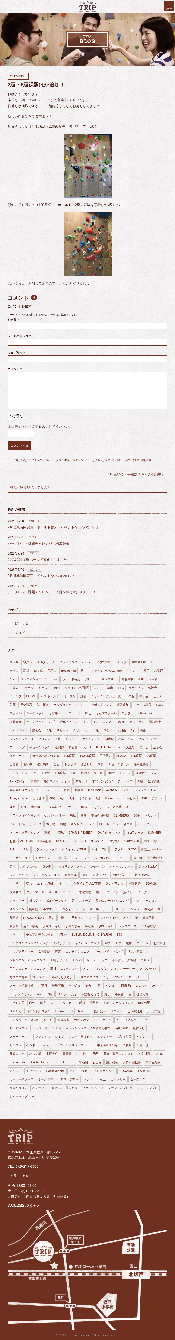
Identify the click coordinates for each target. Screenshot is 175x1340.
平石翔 (83, 1062)
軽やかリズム (19, 1088)
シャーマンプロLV (22, 1096)
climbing (87, 662)
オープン (70, 696)
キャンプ (71, 739)
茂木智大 (71, 1088)
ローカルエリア (20, 858)
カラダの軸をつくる (45, 755)
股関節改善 (73, 926)
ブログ (33, 537)
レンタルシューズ (22, 739)
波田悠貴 (43, 764)
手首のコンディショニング (27, 968)
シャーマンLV (19, 875)
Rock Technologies (108, 747)
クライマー (17, 900)
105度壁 (136, 755)
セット (64, 883)
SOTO (132, 849)
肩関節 (148, 909)
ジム (13, 679)
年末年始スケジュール (24, 790)
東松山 (14, 670)
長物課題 (26, 704)
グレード (91, 679)
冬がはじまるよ (62, 977)
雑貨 (82, 1002)
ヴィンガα (99, 968)
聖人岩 (144, 747)
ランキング (17, 747)
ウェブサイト (17, 352)
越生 (83, 670)
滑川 (141, 679)
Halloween (112, 798)
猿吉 (88, 985)
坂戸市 (126, 460)
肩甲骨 (98, 773)
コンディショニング (81, 460)
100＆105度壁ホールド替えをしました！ (39, 559)
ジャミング (51, 790)
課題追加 (146, 460)
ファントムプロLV (120, 1088)
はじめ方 (142, 994)
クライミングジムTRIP (56, 460)
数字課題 (154, 781)
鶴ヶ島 (38, 670)
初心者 (73, 747)
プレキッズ (125, 781)
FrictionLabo (18, 1062)
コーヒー (130, 798)
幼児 (73, 815)
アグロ (109, 985)
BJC (119, 934)
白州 (32, 1002)
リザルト (55, 713)
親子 (107, 994)
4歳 (73, 773)
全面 (57, 764)
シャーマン (97, 866)
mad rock (94, 790)
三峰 (47, 832)
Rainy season (19, 798)
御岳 (88, 713)
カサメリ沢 (118, 1079)
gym (55, 679)
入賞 (58, 739)
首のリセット (62, 943)
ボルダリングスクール (70, 866)
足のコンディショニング (112, 900)
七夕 (119, 832)
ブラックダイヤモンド (24, 815)
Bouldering (68, 670)
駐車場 (128, 824)
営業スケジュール (22, 687)
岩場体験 (127, 679)
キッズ (42, 687)
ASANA (121, 755)
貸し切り (35, 900)
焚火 (29, 883)
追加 (86, 722)
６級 (22, 460)
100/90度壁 (87, 755)
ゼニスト (16, 1045)
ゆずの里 (144, 1002)
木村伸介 (37, 807)
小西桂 (84, 1071)
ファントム (42, 1036)
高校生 (127, 1045)
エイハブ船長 (46, 883)
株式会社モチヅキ (137, 1020)
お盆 (13, 841)
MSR (143, 798)
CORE (48, 1020)
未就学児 (81, 781)
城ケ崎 (50, 824)
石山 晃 (61, 858)
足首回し (139, 1028)
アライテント (91, 739)
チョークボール (118, 764)
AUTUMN (26, 841)
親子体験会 (142, 875)
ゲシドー (32, 1045)
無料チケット (19, 755)
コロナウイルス (145, 773)
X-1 (85, 968)
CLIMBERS (121, 815)
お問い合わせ (121, 875)
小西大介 (52, 1053)
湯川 (53, 968)
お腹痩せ (159, 943)
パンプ (118, 951)
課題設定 (155, 722)
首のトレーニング (88, 943)
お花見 (59, 832)
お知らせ (34, 520)
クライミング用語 (77, 687)
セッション (137, 722)
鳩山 (110, 687)
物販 (129, 943)
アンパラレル (115, 883)
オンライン (17, 909)
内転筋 (33, 909)
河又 (46, 1045)
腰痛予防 (149, 917)
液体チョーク (69, 722)
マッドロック (80, 858)
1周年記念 (44, 841)
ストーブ (85, 900)
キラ (129, 807)
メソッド (16, 1071)
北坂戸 (158, 670)
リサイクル (135, 687)
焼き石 (67, 909)
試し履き (43, 704)
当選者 (14, 764)
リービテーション (127, 909)
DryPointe (104, 832)
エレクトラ (104, 1036)
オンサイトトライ (83, 824)
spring (56, 687)
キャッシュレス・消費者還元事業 (88, 1028)
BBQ (52, 798)
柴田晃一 (100, 1011)
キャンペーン (19, 730)
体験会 (152, 687)
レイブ (59, 1036)
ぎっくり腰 (130, 917)
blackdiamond (55, 1071)
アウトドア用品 (76, 807)
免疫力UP (121, 1028)
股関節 (59, 747)
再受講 (145, 960)
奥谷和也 (142, 1045)
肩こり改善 (30, 926)
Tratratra (83, 1011)
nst (84, 841)
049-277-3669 (27, 1166)
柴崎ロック (17, 1053)
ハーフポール (103, 1020)
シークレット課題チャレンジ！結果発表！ (40, 543)
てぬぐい (123, 858)
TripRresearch (144, 713)
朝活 (103, 1079)
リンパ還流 (134, 951)
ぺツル (120, 722)
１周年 (45, 773)
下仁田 (108, 730)
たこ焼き (74, 985)
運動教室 (63, 1020)
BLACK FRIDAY (66, 841)
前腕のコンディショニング (27, 960)
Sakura (14, 849)
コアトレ (143, 943)
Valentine (111, 790)
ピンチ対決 (134, 1011)
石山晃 (97, 1062)
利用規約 (125, 985)
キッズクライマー (22, 951)
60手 (137, 815)
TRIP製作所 (17, 781)
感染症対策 (124, 1036)
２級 (16, 460)
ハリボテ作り (103, 858)
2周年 (111, 773)
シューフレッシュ (134, 790)
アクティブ (111, 892)
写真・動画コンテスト (118, 1053)
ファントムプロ (92, 1088)
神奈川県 (144, 1053)
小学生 (130, 696)
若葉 (13, 704)
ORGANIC (126, 1071)
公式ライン (100, 875)
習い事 (27, 764)
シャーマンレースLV (46, 875)
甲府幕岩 (106, 755)
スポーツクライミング (24, 832)
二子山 (56, 1028)
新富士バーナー (151, 849)
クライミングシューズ (106, 696)
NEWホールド (49, 696)
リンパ (77, 960)
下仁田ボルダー (104, 1071)
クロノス (44, 739)
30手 (52, 722)
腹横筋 (14, 926)
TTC (121, 687)
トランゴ (89, 1079)
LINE (84, 875)
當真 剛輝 (134, 883)
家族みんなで (91, 994)
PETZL (31, 696)
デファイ (158, 798)
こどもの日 (17, 1002)
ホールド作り (47, 1079)
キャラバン (39, 1088)
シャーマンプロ (147, 1088)
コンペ (97, 687)
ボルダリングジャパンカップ (29, 943)
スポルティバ (149, 968)
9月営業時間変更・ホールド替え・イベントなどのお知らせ (53, 527)
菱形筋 (14, 917)
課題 (83, 696)
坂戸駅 (114, 841)
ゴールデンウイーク (23, 773)
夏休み (56, 1088)
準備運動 (85, 892)
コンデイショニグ (77, 951)
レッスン (113, 824)
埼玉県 (135, 460)
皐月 (43, 1002)
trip (153, 662)
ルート (80, 909)
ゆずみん (16, 1011)
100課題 (151, 883)
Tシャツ (125, 773)
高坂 (26, 670)
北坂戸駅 (116, 460)
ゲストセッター (54, 815)
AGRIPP (157, 985)
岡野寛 (67, 1053)
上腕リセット (59, 960)
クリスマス (80, 730)
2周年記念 (54, 807)
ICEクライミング (21, 994)
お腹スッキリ (52, 926)
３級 (101, 764)
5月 (26, 849)
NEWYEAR (98, 841)
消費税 (109, 739)
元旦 (96, 1053)
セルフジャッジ (148, 739)
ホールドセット (100, 909)
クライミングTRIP (74, 849)
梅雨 (143, 730)
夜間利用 (16, 892)
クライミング (34, 460)
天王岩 (130, 747)
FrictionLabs (39, 1062)
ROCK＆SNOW (33, 917)
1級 (98, 798)
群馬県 (34, 781)
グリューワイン (113, 977)
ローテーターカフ (62, 1002)
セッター (159, 696)
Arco (40, 994)
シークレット (35, 713)
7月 (104, 849)
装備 (13, 866)
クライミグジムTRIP (87, 883)
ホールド (68, 892)
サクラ (61, 994)
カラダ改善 (154, 1011)
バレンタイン (146, 824)
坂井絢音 (16, 722)
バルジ (86, 747)
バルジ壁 (35, 1053)
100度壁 (69, 755)
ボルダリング (102, 460)
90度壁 (151, 755)
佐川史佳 (82, 1053)
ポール (53, 892)
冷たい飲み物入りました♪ (29, 487)
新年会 (78, 790)
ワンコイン (39, 977)
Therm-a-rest (64, 1011)
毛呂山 (52, 670)
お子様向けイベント (82, 917)
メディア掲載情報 (22, 985)
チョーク (36, 824)
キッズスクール (106, 713)
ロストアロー (70, 1079)
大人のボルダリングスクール (73, 1045)
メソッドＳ (33, 1071)
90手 (118, 943)
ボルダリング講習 (124, 960)
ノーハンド (101, 951)
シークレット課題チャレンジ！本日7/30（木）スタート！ (52, 592)
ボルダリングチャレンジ (70, 704)
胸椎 (146, 841)
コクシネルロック (38, 1011)
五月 (23, 807)
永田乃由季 (113, 807)
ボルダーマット (56, 900)
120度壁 (60, 773)
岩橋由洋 (71, 875)
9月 (72, 798)
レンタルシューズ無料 (24, 1020)
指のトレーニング (135, 892)
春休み (119, 994)
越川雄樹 (112, 1062)
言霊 (58, 951)
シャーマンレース (122, 866)
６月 (94, 849)
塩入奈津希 (137, 1079)
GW (153, 790)
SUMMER (154, 832)
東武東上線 (138, 662)
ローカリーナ (138, 977)
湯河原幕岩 (141, 764)
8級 (12, 824)
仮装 (22, 824)
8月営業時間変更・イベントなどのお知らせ (41, 576)
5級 (133, 730)
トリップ (121, 662)
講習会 (36, 730)
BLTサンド (143, 1036)
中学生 (143, 696)
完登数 (94, 1002)
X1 (118, 1020)
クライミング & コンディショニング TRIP (87, 6)
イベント (133, 670)
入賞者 (153, 679)
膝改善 (89, 926)
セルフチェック (96, 960)
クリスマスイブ (87, 977)
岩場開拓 (39, 798)
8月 (62, 798)
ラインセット (35, 722)
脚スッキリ (106, 926)
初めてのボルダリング (118, 1002)
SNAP (47, 866)
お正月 (42, 985)
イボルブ (16, 696)
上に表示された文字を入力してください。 (40, 426)
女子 (74, 994)
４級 (96, 730)
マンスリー (109, 679)
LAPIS (159, 1053)
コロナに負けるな (80, 1036)
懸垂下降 (58, 985)
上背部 (84, 773)
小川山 (121, 730)
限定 (52, 917)
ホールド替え (71, 679)
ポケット (16, 934)
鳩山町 (137, 858)
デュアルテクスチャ (39, 934)
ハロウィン (73, 713)
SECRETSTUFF (63, 1062)
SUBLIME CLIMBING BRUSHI (91, 934)
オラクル (85, 798)
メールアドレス (19, 336)
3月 (50, 994)
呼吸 (67, 790)
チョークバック (39, 747)
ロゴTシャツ (134, 832)
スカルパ (141, 985)
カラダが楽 (81, 1020)
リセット (63, 730)
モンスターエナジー (57, 781)
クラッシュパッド (45, 849)
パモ (72, 1071)
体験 (107, 943)
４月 (13, 807)
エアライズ (42, 858)
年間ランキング (102, 781)
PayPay (97, 807)
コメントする (20, 445)
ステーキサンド (20, 1036)
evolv (159, 704)
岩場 (63, 824)
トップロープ (127, 926)
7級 (61, 917)
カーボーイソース (22, 1079)
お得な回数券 (132, 1062)
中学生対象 (153, 1062)
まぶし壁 (87, 764)
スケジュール (29, 866)
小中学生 (16, 883)
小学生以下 (50, 909)
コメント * (15, 369)
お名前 (13, 319)
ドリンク (151, 815)
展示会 (157, 747)
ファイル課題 (142, 704)
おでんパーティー (123, 968)
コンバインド (70, 968)
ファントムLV (147, 866)
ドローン (116, 1011)
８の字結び (148, 926)
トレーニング (102, 722)
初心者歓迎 (154, 858)
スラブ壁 (117, 849)
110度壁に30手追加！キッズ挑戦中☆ (136, 474)
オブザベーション (145, 900)
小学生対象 (125, 739)
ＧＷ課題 (44, 951)
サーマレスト (19, 1028)
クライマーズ (35, 892)
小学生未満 (131, 841)
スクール (16, 713)
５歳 (83, 815)
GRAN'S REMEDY (81, 832)
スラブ (125, 713)
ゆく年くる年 (109, 917)
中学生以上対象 (107, 1045)
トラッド (70, 764)
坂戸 (146, 670)
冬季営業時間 (19, 977)
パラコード (39, 1028)
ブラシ (62, 934)
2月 (98, 985)
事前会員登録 (100, 815)
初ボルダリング (101, 704)
